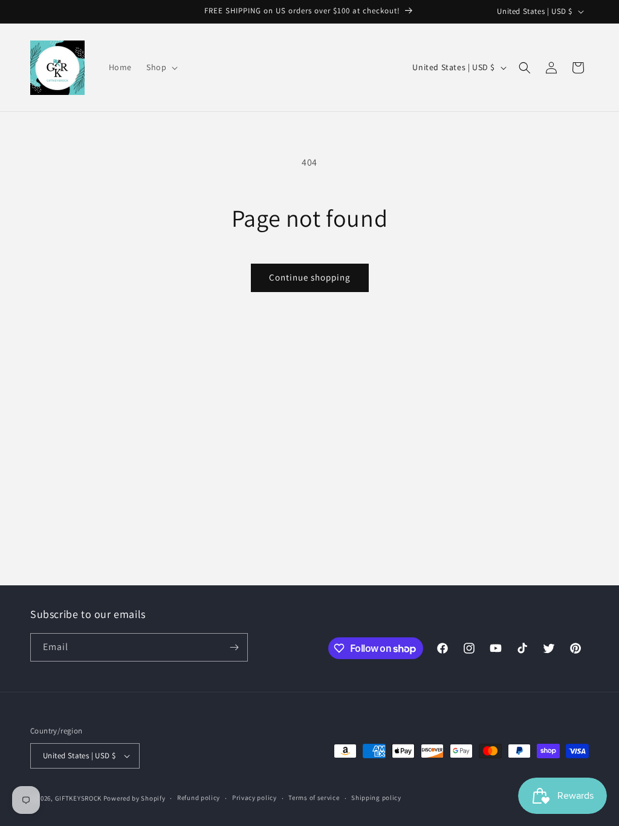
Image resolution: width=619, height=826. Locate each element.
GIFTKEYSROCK (79, 798)
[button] (161, 67)
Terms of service (313, 797)
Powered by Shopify (134, 798)
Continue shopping (310, 277)
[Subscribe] (234, 647)
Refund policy (198, 797)
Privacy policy (254, 797)
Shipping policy (376, 797)
